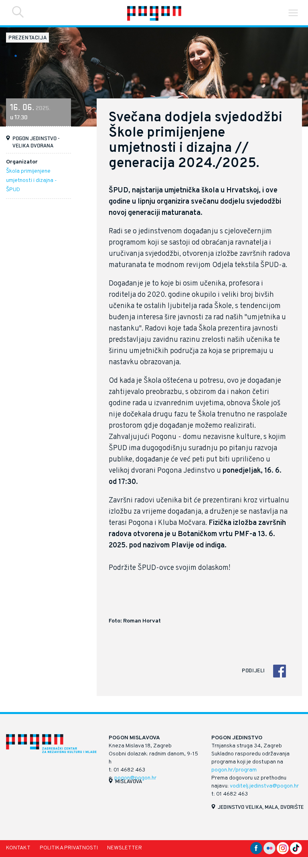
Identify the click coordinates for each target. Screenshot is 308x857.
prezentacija (27, 37)
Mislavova (128, 781)
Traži (18, 12)
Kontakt (18, 848)
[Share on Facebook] (279, 671)
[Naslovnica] (154, 12)
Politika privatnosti (69, 848)
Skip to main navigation (293, 13)
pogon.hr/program (234, 770)
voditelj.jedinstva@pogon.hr (264, 786)
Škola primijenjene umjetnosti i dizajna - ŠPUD (31, 180)
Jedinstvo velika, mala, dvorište (261, 806)
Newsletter (124, 848)
